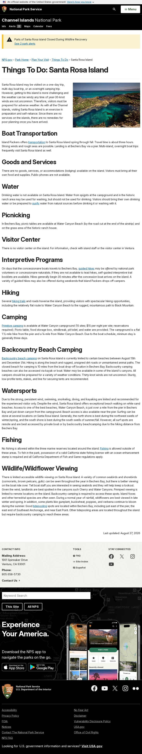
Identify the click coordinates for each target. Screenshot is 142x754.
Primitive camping (12, 325)
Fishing (104, 448)
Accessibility (9, 710)
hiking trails (19, 301)
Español (80, 567)
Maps (27, 26)
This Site (12, 606)
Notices (6, 726)
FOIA (5, 721)
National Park (31, 20)
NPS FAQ (7, 737)
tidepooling (40, 506)
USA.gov (79, 726)
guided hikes (86, 268)
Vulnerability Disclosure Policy (92, 721)
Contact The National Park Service (23, 732)
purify (35, 203)
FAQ (78, 555)
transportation (36, 142)
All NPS (33, 606)
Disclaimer (80, 715)
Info (4, 26)
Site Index (81, 561)
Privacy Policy (10, 715)
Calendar (38, 26)
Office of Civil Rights (86, 732)
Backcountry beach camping (19, 358)
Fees (49, 26)
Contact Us (10, 580)
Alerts (14, 26)
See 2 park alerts (24, 43)
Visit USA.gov (92, 746)
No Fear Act (81, 710)
